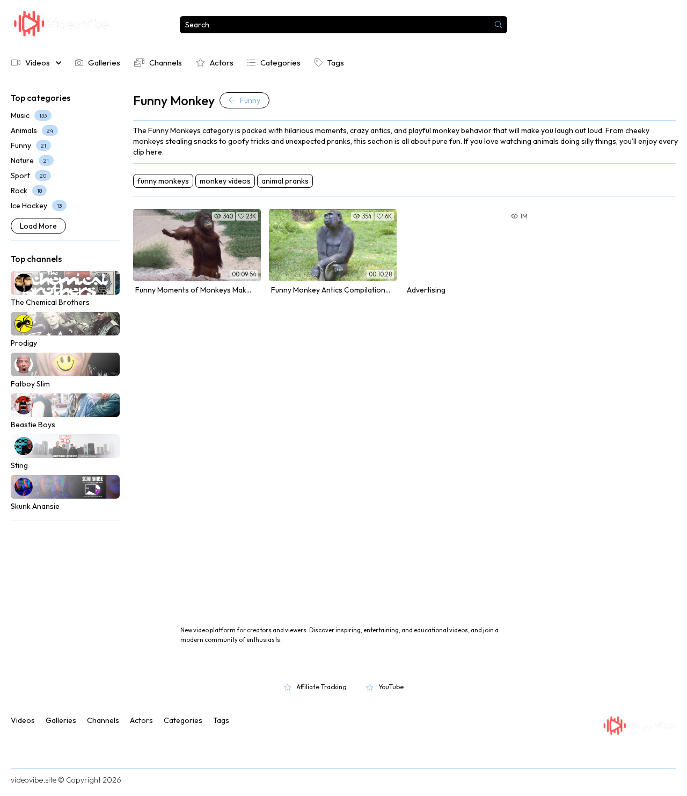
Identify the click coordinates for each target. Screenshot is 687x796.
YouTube (391, 687)
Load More (38, 226)
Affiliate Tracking (321, 687)
